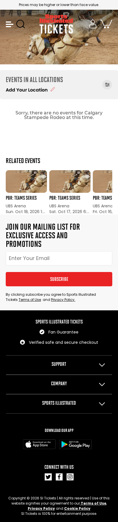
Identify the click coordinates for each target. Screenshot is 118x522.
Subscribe (59, 279)
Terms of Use (30, 299)
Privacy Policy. (63, 299)
